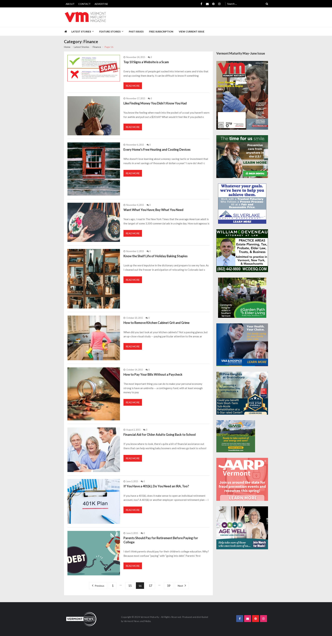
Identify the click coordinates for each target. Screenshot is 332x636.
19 (168, 585)
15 (130, 585)
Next (180, 585)
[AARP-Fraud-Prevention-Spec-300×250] (242, 479)
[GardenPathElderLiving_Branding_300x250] (242, 298)
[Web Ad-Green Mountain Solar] (235, 436)
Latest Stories (81, 31)
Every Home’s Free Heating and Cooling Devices (157, 149)
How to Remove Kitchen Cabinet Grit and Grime (156, 323)
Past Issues (136, 31)
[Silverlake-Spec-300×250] (242, 204)
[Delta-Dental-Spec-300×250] (242, 156)
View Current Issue (191, 31)
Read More (133, 85)
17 (150, 585)
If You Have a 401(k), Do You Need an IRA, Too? (156, 486)
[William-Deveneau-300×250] (242, 250)
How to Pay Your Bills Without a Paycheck (152, 374)
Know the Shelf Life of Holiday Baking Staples (155, 256)
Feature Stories (110, 31)
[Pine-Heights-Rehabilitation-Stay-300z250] (242, 393)
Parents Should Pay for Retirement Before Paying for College (160, 540)
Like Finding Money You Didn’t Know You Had (155, 103)
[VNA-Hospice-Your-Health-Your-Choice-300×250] (242, 344)
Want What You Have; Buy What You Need (153, 210)
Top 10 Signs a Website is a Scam (146, 62)
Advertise (101, 3)
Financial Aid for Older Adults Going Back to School (159, 434)
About (70, 3)
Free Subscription (161, 31)
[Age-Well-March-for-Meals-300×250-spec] (242, 527)
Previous (99, 585)
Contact (84, 3)
